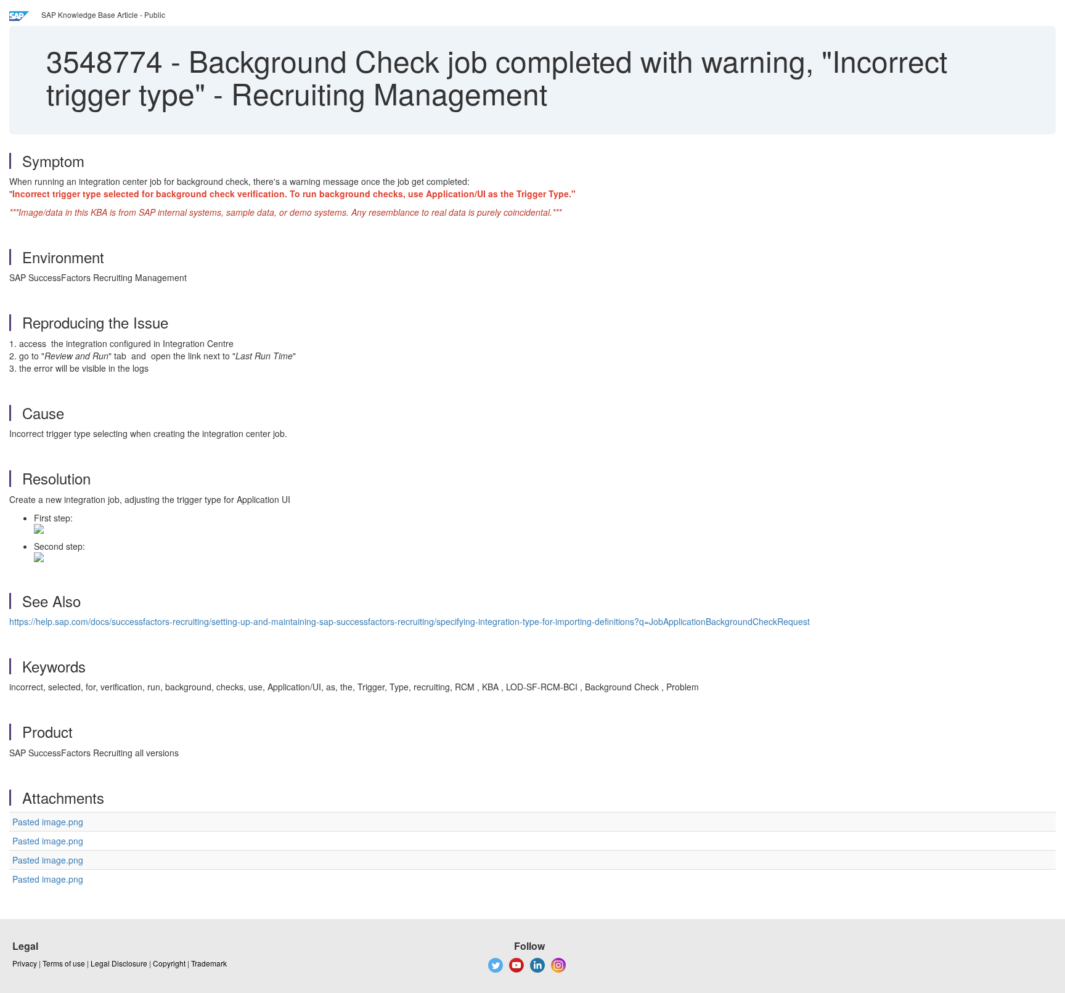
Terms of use (64, 963)
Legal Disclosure (119, 963)
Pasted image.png (47, 821)
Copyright (169, 963)
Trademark (209, 963)
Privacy (24, 963)
